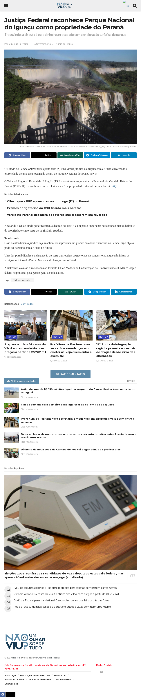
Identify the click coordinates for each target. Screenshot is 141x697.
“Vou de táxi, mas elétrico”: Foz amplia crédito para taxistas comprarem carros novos (65, 587)
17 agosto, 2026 (30, 397)
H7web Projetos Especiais (47, 657)
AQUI (116, 186)
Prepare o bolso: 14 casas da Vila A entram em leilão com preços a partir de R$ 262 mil (25, 348)
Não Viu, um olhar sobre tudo (35, 675)
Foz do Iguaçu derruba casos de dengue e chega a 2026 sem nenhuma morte (62, 606)
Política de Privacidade (40, 679)
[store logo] (126, 5)
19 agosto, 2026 (30, 454)
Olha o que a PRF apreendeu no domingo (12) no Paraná (48, 201)
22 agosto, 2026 (13, 357)
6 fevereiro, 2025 (43, 43)
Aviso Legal (10, 675)
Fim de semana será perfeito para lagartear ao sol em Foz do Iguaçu (67, 404)
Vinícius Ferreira (18, 43)
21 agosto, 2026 (105, 361)
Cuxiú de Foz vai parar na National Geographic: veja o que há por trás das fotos (61, 600)
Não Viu (16, 657)
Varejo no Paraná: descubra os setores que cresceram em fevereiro (57, 214)
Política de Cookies (14, 679)
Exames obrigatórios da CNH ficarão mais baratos (44, 208)
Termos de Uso (63, 679)
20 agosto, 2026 (30, 442)
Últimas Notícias (22, 280)
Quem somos (11, 683)
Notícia (12, 337)
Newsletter (60, 675)
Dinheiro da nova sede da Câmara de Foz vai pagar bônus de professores (71, 449)
